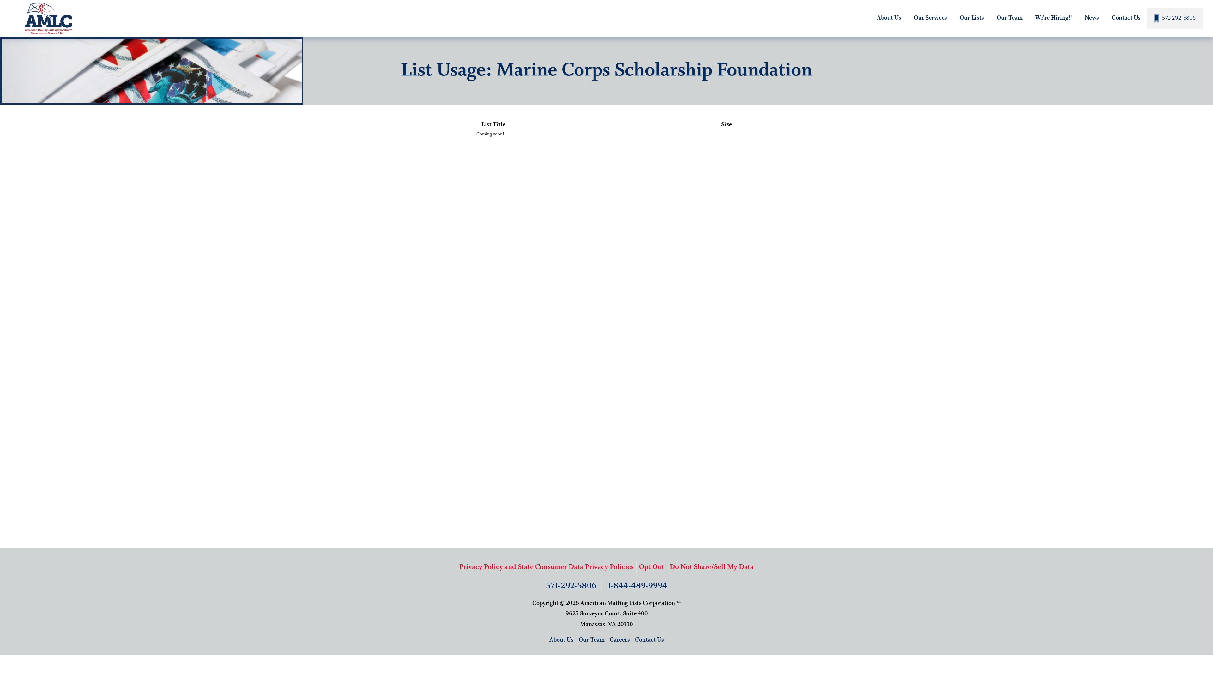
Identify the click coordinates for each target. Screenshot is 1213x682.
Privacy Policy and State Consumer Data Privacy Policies (546, 567)
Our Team (1010, 18)
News (1092, 18)
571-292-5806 (1178, 18)
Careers (620, 640)
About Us (889, 18)
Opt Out (651, 567)
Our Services (930, 18)
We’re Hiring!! (1053, 18)
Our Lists (972, 18)
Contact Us (1126, 18)
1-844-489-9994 (637, 586)
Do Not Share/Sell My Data (712, 567)
